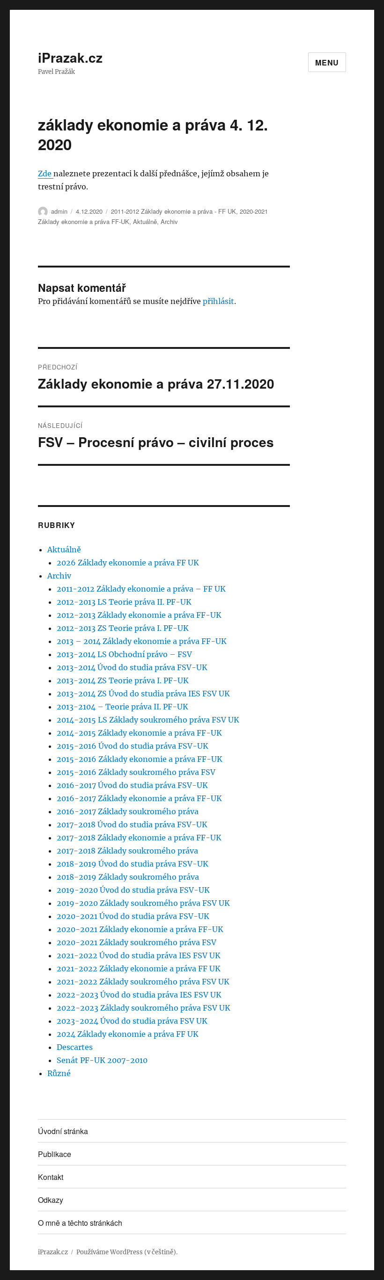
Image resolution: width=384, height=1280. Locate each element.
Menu (327, 62)
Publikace (54, 1154)
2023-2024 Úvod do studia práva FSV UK (132, 1021)
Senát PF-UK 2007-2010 (102, 1060)
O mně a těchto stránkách (80, 1222)
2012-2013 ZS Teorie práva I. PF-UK (123, 628)
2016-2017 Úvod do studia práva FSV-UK (132, 785)
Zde (45, 173)
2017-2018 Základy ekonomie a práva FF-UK (139, 837)
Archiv (169, 221)
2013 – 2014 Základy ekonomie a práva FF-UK (142, 641)
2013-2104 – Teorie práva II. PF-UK (122, 706)
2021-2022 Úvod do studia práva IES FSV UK (139, 955)
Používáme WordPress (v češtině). (126, 1252)
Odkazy (50, 1199)
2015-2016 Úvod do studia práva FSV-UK (132, 746)
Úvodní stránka (63, 1131)
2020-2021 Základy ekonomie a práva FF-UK (140, 929)
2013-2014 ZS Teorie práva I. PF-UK (123, 680)
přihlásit (218, 301)
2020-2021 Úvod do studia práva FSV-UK (133, 916)
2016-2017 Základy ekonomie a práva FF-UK (139, 798)
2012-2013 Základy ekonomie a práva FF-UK (139, 615)
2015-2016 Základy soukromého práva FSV (136, 772)
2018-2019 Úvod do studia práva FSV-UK (132, 863)
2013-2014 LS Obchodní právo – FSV (124, 654)
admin (59, 211)
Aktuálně (145, 221)
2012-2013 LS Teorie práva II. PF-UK (124, 602)
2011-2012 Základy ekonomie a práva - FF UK (173, 211)
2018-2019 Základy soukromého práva (128, 877)
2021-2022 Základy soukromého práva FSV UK (143, 981)
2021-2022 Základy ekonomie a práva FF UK (139, 968)
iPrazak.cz (70, 57)
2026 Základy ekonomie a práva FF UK (128, 562)
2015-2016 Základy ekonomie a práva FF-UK (139, 759)
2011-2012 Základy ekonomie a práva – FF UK (141, 588)
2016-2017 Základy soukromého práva (128, 811)
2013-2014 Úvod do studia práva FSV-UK (132, 667)
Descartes (75, 1047)
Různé (59, 1073)
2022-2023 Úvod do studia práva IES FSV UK (139, 994)
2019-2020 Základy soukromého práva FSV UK (143, 903)
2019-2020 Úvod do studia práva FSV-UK (133, 890)
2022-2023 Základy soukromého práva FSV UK (143, 1007)
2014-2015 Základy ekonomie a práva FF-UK (139, 733)
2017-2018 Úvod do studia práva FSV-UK (132, 824)
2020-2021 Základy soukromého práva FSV (136, 942)
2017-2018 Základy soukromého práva (127, 850)
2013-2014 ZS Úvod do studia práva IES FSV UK (143, 693)
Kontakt (50, 1177)
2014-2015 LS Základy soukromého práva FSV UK (148, 719)
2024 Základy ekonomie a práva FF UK (128, 1034)
